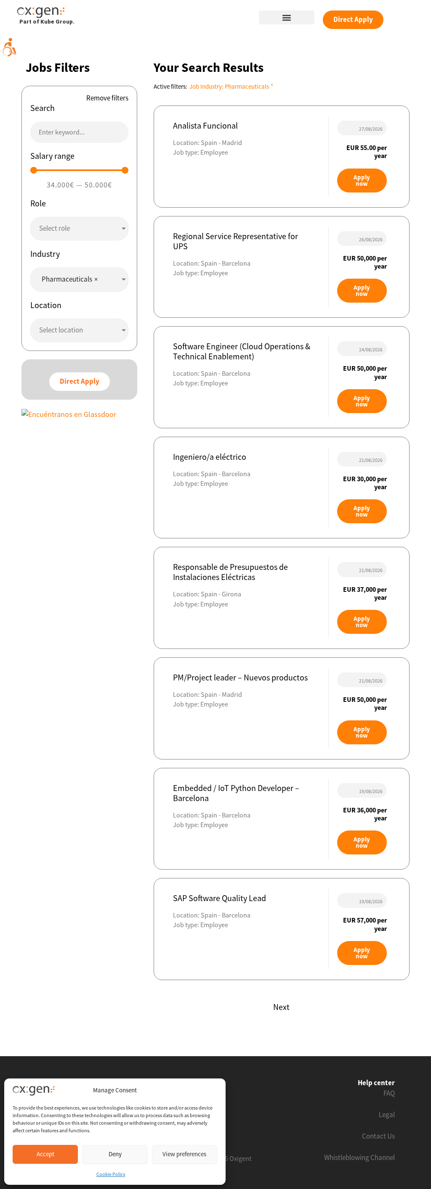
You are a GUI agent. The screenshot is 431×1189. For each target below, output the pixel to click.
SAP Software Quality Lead (219, 898)
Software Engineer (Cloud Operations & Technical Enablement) (241, 351)
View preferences (184, 1154)
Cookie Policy (110, 1174)
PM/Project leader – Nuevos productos (240, 677)
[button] (286, 17)
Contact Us (378, 1136)
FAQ (389, 1093)
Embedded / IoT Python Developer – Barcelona (236, 793)
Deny (115, 1154)
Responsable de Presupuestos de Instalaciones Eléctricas (230, 572)
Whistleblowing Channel (359, 1157)
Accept (45, 1154)
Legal (387, 1114)
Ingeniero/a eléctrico (209, 456)
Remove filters (107, 98)
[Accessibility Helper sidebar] (10, 47)
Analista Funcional (205, 125)
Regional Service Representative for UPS (235, 241)
